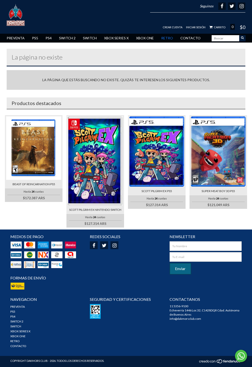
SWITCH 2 (67, 38)
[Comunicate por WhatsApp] (241, 356)
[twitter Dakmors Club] (104, 245)
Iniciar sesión (195, 27)
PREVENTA (16, 38)
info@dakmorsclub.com (185, 319)
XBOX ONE (145, 38)
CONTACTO (190, 38)
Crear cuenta (172, 27)
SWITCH (90, 38)
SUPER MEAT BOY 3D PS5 (218, 191)
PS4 (49, 38)
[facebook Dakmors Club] (94, 245)
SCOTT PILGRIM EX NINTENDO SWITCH (95, 210)
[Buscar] (242, 38)
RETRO (167, 38)
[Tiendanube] (220, 362)
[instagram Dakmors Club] (114, 245)
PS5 (35, 38)
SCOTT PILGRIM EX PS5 (157, 191)
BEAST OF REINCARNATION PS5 (34, 184)
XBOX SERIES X (116, 38)
